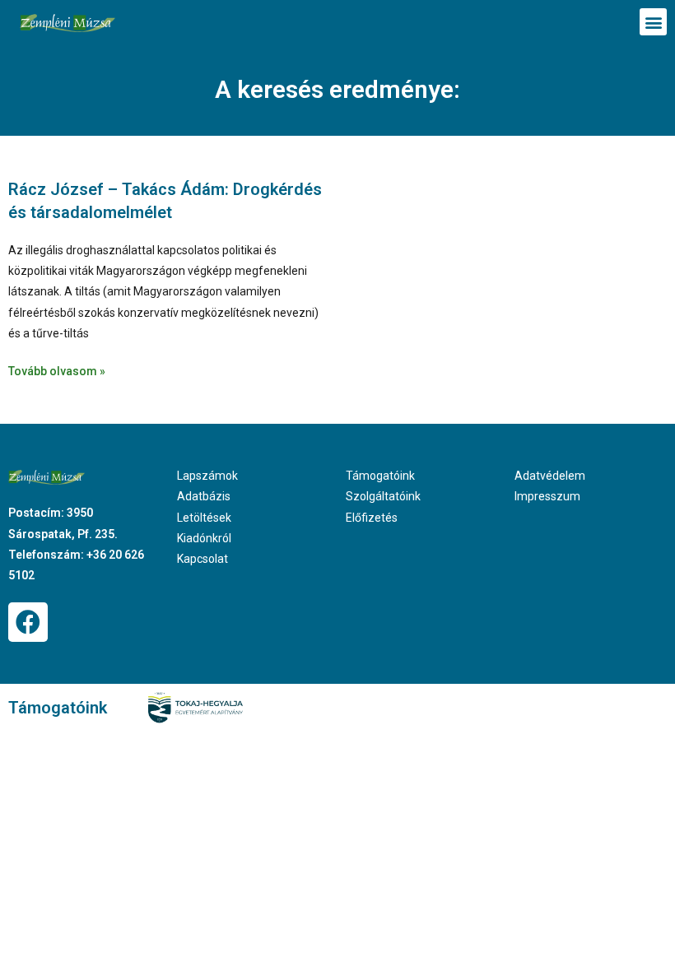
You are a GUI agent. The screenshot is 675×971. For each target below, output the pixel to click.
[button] (653, 21)
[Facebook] (28, 622)
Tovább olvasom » (56, 371)
